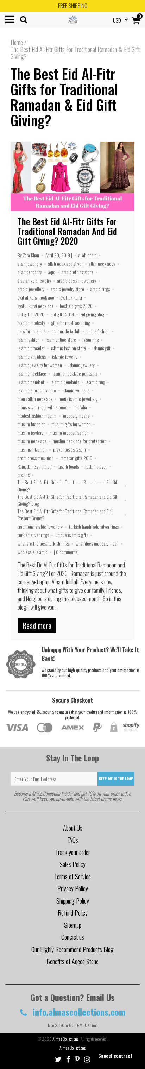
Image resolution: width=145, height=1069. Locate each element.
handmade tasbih (66, 331)
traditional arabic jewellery (40, 526)
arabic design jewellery (76, 280)
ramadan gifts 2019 (76, 457)
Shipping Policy (72, 900)
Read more (37, 625)
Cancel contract (115, 1055)
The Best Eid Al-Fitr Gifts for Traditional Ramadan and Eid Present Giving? (65, 515)
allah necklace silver (65, 263)
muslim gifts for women (71, 424)
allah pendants (30, 272)
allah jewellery (30, 263)
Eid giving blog (92, 314)
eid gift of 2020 (31, 314)
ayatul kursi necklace (35, 305)
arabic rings (100, 289)
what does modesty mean (97, 543)
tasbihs (24, 474)
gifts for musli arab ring (70, 322)
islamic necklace (32, 373)
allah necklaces (102, 263)
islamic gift (101, 348)
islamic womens (75, 390)
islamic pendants (65, 381)
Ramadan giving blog (34, 466)
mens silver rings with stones (42, 407)
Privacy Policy (72, 888)
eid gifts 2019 (62, 314)
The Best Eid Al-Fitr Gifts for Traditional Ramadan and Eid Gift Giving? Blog (68, 500)
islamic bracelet (31, 348)
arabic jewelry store (67, 289)
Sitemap (72, 925)
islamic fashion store (68, 348)
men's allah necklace (35, 398)
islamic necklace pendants (74, 373)
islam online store (61, 339)
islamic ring (95, 381)
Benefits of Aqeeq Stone (72, 961)
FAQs (72, 839)
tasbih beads (68, 466)
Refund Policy (73, 912)
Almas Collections (65, 1039)
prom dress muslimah (36, 457)
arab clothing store (77, 272)
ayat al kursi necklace (36, 297)
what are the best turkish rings (43, 543)
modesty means (76, 415)
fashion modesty (31, 322)
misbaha (80, 407)
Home (17, 42)
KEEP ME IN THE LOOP (116, 778)
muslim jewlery (30, 432)
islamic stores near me (37, 390)
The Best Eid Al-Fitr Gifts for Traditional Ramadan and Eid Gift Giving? (68, 486)
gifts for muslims (31, 331)
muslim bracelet (31, 424)
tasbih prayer (96, 466)
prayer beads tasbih (69, 449)
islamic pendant (31, 381)
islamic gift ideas (32, 356)
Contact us (72, 937)
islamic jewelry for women (40, 365)
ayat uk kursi (71, 297)
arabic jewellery (31, 289)
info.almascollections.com (78, 1011)
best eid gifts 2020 (76, 305)
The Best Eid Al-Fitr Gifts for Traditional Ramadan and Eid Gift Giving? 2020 (67, 231)
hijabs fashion (98, 331)
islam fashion (28, 339)
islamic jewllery (81, 365)
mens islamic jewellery (78, 398)
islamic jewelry (64, 356)
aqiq (51, 272)
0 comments (66, 551)
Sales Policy (72, 864)
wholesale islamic (33, 551)
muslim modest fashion (69, 432)
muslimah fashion (32, 449)
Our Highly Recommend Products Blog (72, 949)
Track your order (72, 852)
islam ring (90, 339)
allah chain (87, 255)
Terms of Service (72, 876)
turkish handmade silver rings (94, 526)
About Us (72, 827)
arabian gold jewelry (34, 280)
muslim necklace (32, 441)
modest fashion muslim (37, 415)
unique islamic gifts (71, 535)
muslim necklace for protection (79, 441)
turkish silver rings (33, 535)
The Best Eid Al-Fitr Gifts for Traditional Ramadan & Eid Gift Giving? (64, 97)
